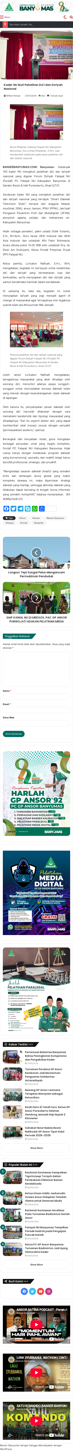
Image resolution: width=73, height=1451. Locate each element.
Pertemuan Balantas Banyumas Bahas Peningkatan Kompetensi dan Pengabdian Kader (46, 1055)
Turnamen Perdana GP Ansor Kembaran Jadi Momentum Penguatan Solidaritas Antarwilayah (43, 1074)
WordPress (6, 1449)
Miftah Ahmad (13, 95)
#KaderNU (38, 523)
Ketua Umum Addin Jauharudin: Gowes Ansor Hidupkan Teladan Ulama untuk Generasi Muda (45, 1197)
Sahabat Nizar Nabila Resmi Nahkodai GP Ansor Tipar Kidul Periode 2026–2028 (44, 1131)
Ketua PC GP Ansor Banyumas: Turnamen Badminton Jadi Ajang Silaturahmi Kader (46, 1248)
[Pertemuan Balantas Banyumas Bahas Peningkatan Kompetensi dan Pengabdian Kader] (12, 1057)
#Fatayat (10, 523)
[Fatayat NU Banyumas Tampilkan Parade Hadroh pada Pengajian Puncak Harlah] (12, 1232)
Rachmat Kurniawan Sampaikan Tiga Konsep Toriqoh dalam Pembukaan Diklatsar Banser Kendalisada (46, 1178)
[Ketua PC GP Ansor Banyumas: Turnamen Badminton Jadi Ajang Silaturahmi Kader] (12, 1249)
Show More (36, 1148)
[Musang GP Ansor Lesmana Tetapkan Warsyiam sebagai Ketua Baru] (12, 1095)
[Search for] (71, 17)
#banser (36, 518)
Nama (7, 690)
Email (7, 704)
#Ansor (22, 518)
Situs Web (8, 717)
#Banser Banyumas (55, 518)
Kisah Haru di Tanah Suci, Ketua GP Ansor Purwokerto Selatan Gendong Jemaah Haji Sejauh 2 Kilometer (47, 1112)
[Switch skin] (65, 17)
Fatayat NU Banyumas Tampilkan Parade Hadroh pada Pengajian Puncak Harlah (46, 1231)
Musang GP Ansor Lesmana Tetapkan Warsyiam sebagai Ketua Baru (44, 1093)
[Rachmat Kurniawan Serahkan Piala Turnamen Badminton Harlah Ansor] (12, 1215)
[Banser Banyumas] (36, 6)
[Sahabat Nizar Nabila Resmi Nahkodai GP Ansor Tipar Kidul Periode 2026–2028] (12, 1132)
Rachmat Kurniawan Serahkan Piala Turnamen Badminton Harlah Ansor (47, 1214)
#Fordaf (23, 523)
